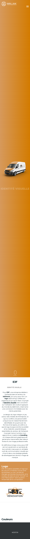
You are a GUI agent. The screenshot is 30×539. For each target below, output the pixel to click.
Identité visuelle (14, 387)
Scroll (15, 375)
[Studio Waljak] (9, 4)
